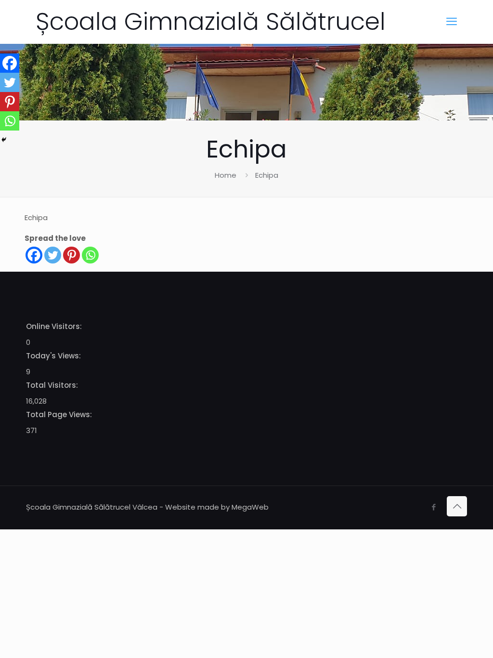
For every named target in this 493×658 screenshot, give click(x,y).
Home (225, 175)
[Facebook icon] (433, 507)
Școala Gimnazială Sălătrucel (211, 21)
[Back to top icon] (457, 506)
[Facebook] (34, 255)
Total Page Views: (60, 414)
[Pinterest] (71, 255)
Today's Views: (54, 356)
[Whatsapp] (90, 255)
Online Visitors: (55, 326)
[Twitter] (52, 255)
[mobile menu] (451, 21)
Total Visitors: (53, 385)
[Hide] (4, 140)
